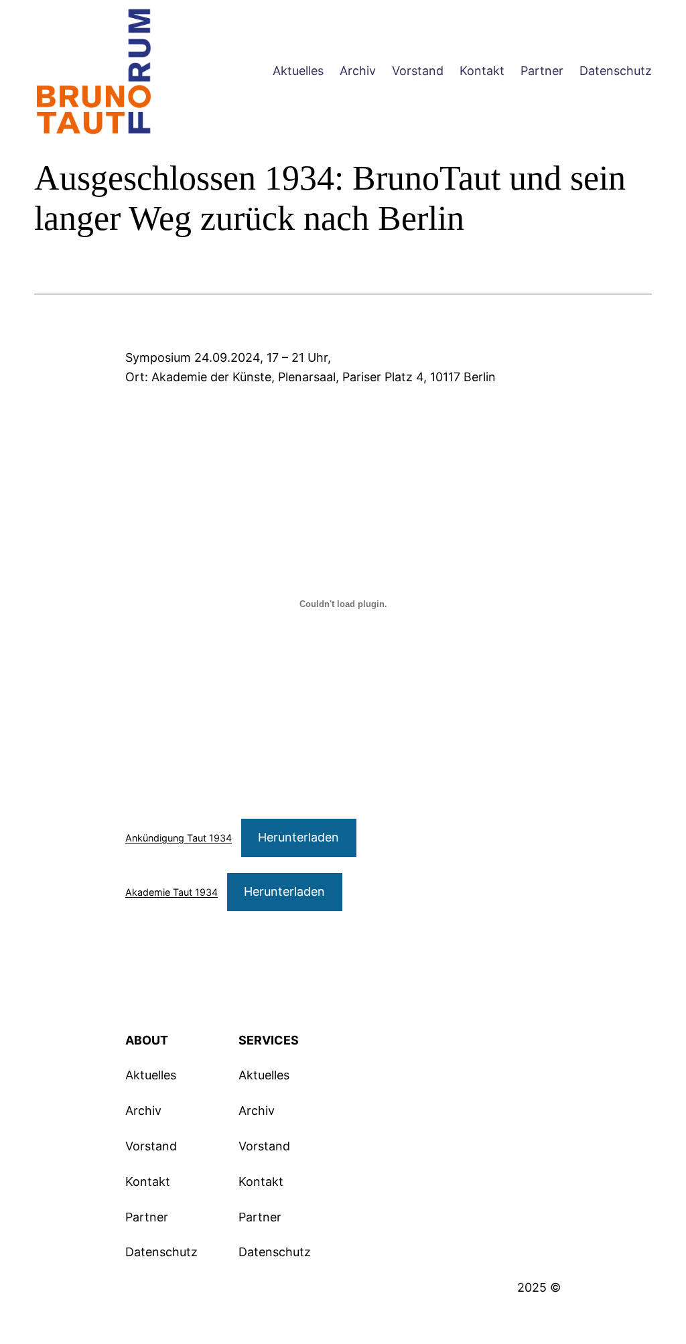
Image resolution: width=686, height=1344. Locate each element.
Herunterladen (298, 837)
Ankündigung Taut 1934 (178, 838)
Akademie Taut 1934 (171, 892)
